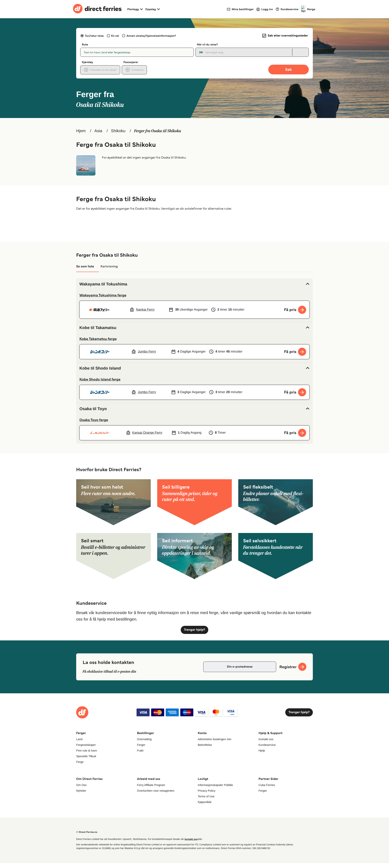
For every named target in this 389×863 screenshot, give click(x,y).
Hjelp (262, 750)
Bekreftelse (205, 744)
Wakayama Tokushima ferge (102, 295)
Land (79, 739)
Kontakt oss (266, 739)
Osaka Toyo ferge (93, 420)
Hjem (81, 131)
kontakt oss (191, 839)
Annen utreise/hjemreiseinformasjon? (151, 35)
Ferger (141, 744)
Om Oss (81, 785)
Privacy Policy (206, 790)
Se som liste (85, 266)
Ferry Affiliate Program (151, 785)
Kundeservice (267, 744)
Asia (98, 131)
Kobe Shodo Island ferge (100, 379)
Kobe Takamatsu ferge (98, 339)
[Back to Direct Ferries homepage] (97, 9)
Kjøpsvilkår (205, 802)
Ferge (80, 761)
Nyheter (81, 790)
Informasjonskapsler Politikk (215, 785)
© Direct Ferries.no (86, 832)
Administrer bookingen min (214, 739)
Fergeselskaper (86, 744)
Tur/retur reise (94, 35)
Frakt (140, 750)
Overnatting (144, 739)
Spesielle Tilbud (86, 756)
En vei (115, 35)
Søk (288, 69)
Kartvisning (109, 266)
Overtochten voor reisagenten (155, 790)
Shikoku (118, 131)
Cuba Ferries (267, 785)
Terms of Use (206, 796)
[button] (194, 284)
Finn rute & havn (86, 750)
